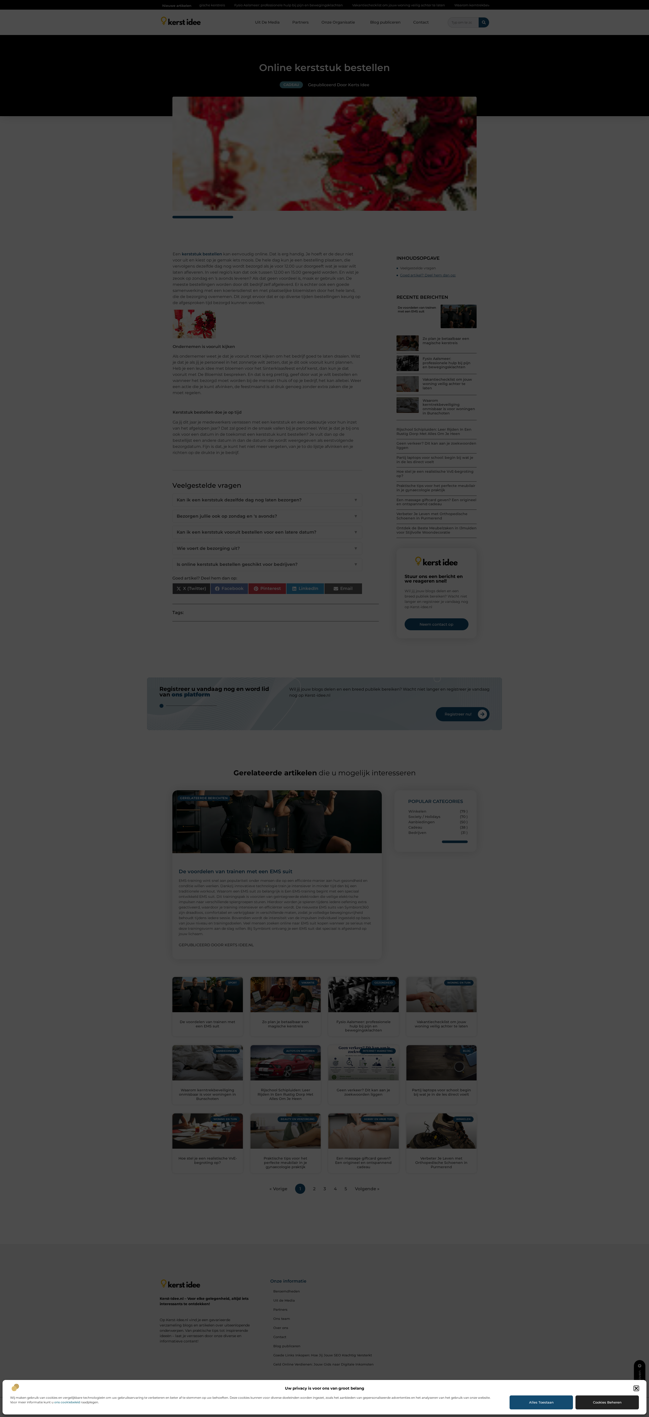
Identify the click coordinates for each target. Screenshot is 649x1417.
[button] (636, 1388)
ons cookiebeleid (67, 1402)
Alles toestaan (541, 1402)
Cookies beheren (607, 1402)
